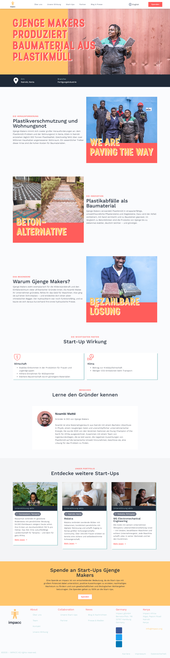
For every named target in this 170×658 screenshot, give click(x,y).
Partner (82, 4)
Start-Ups (70, 4)
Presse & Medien (96, 620)
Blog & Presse (96, 4)
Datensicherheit (158, 654)
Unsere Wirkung (54, 4)
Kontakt (36, 626)
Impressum (140, 654)
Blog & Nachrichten (97, 615)
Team (35, 620)
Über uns (38, 4)
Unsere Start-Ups (68, 615)
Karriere (126, 654)
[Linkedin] (119, 644)
